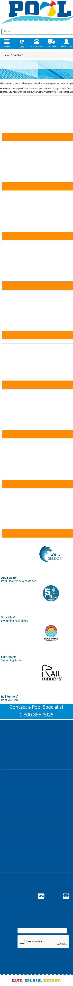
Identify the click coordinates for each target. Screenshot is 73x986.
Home (7, 55)
